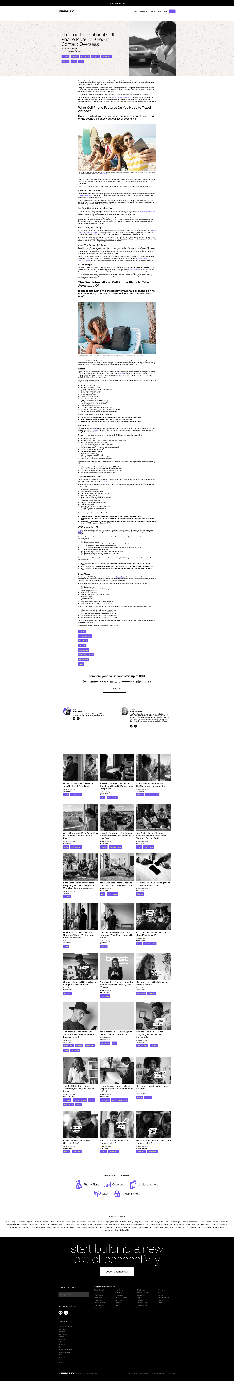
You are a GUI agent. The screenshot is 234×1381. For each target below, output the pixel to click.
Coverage (143, 11)
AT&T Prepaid (98, 1295)
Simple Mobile (141, 1290)
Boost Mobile (120, 577)
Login (172, 11)
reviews (61, 1354)
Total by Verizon (142, 1305)
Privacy (152, 11)
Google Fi (121, 373)
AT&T (80, 532)
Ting (138, 1297)
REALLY (117, 1305)
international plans (64, 1352)
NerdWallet (103, 173)
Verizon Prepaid (163, 1297)
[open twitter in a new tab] (66, 1313)
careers (60, 1362)
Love (159, 11)
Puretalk (118, 1302)
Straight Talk (141, 1295)
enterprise (61, 1339)
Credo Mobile (98, 1305)
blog (59, 1347)
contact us (61, 1331)
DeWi (60, 1342)
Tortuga (140, 355)
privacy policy (144, 1373)
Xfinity (160, 1302)
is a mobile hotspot (133, 269)
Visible (160, 1300)
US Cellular (161, 1292)
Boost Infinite (98, 1297)
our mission (62, 1357)
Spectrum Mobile (142, 1292)
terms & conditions (158, 1373)
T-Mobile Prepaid (142, 1302)
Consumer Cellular (100, 1302)
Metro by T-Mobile (121, 1297)
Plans (135, 11)
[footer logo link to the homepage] (66, 1373)
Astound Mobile (99, 1290)
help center (62, 1329)
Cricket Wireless (99, 1308)
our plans (61, 1336)
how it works (62, 1334)
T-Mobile (105, 481)
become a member (117, 1271)
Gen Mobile (119, 1290)
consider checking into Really (121, 97)
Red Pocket (119, 1308)
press (60, 1360)
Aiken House (160, 717)
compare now (114, 688)
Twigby (139, 1308)
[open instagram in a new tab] (60, 1313)
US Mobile (161, 1290)
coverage (61, 1344)
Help (165, 11)
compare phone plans (65, 1349)
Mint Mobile (94, 430)
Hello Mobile (119, 1295)
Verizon (160, 1295)
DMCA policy (171, 1373)
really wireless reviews (65, 1326)
